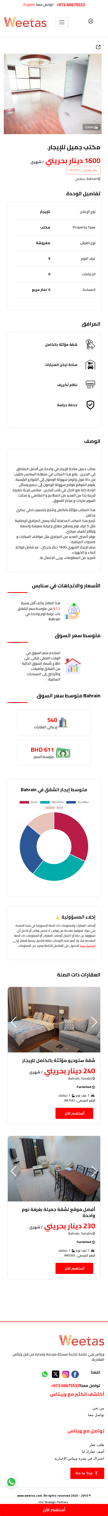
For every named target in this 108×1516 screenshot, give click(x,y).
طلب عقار (96, 1445)
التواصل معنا (87, 946)
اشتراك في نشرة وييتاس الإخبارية (79, 1458)
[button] (9, 93)
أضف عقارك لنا (93, 1452)
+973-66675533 (71, 5)
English (29, 5)
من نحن (98, 1408)
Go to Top (85, 1473)
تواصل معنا (96, 1415)
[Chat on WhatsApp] (11, 1482)
